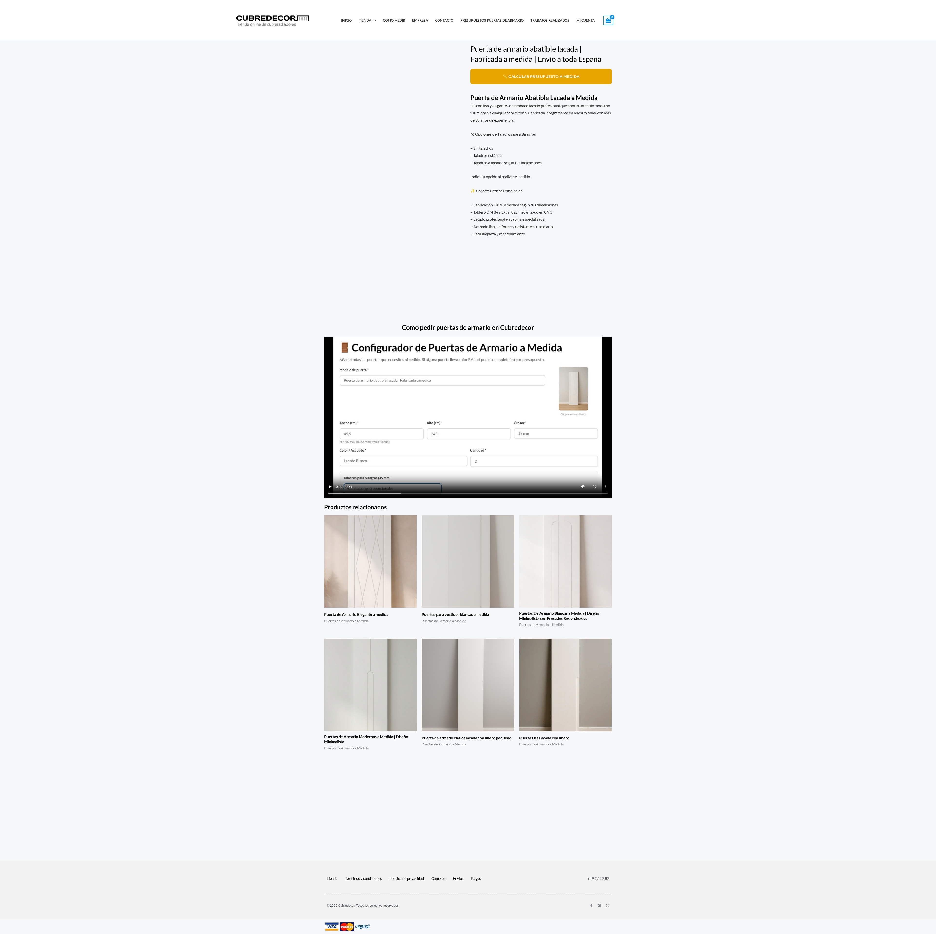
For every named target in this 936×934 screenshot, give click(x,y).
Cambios (438, 878)
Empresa (420, 20)
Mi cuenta (585, 20)
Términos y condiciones (363, 878)
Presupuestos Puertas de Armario (492, 20)
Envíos (458, 878)
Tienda (365, 20)
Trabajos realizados (549, 20)
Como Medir (394, 20)
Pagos (476, 878)
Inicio (346, 20)
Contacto (444, 20)
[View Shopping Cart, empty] (608, 20)
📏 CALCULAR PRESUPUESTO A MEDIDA (541, 76)
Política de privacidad (407, 878)
